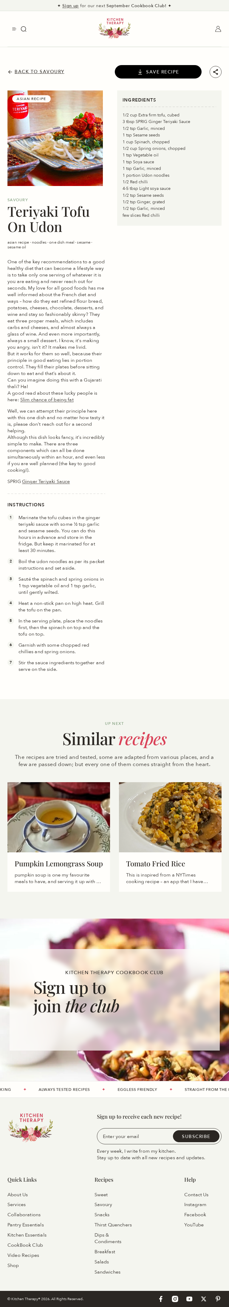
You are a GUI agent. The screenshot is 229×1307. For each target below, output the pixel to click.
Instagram (195, 1205)
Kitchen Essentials (27, 1235)
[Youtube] (189, 1299)
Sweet (101, 1194)
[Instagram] (175, 1299)
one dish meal (62, 242)
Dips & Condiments (108, 1238)
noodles (39, 242)
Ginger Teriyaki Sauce (46, 481)
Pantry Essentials (25, 1225)
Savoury (103, 1205)
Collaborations (24, 1215)
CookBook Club (25, 1245)
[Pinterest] (218, 1299)
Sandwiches (108, 1272)
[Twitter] (203, 1299)
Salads (102, 1262)
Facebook (195, 1215)
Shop (13, 1265)
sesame (84, 242)
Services (16, 1205)
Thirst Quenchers (113, 1225)
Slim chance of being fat (47, 399)
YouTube (194, 1225)
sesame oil (16, 247)
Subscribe (196, 1136)
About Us (17, 1194)
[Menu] (14, 29)
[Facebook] (160, 1299)
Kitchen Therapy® (26, 1299)
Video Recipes (23, 1255)
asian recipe (18, 242)
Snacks (102, 1215)
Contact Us (196, 1194)
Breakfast (105, 1251)
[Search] (23, 29)
